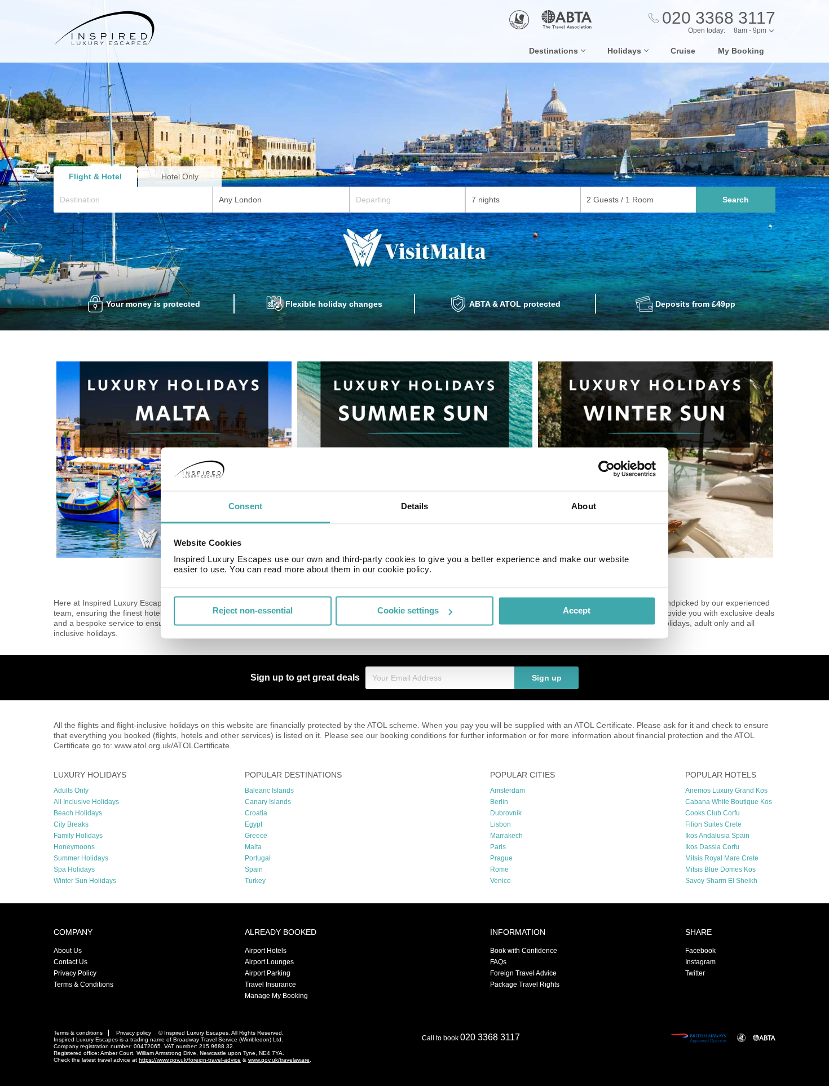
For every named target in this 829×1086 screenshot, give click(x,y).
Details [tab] (415, 506)
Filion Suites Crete (713, 824)
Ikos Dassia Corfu (712, 847)
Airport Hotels (265, 951)
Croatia (256, 813)
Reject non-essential (253, 611)
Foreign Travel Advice (523, 973)
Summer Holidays (81, 858)
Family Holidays (78, 836)
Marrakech (506, 836)
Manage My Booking (276, 996)
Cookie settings (408, 611)
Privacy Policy (75, 973)
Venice (500, 881)
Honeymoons (74, 847)
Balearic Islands (269, 790)
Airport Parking (267, 973)
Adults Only (71, 790)
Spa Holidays (74, 869)
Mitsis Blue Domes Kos (720, 869)
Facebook (700, 951)
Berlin (499, 802)
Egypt (253, 824)
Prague (501, 858)
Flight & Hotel (95, 176)
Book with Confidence (523, 951)
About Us (68, 951)
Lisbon (500, 824)
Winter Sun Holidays (85, 881)
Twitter (695, 973)
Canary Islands (268, 802)
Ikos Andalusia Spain (717, 836)
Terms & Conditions (83, 984)
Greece (256, 836)
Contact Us (70, 962)
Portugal (258, 858)
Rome (499, 869)
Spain (254, 869)
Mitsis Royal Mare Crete (722, 858)
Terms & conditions (78, 1033)
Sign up (547, 677)
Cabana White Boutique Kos (728, 802)
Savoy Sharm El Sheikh (721, 881)
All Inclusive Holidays (86, 802)
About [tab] (583, 506)
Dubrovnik (506, 813)
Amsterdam (507, 790)
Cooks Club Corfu (712, 813)
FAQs (498, 962)
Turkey (255, 881)
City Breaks (71, 824)
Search (735, 199)
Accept (576, 611)
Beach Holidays (78, 813)
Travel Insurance (270, 984)
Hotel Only (180, 176)
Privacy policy (133, 1033)
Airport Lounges (269, 962)
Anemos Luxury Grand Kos (726, 790)
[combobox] (133, 200)
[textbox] (139, 199)
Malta (253, 847)
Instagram (700, 962)
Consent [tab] (245, 506)
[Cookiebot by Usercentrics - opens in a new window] (606, 469)
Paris (498, 847)
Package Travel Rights (524, 984)
